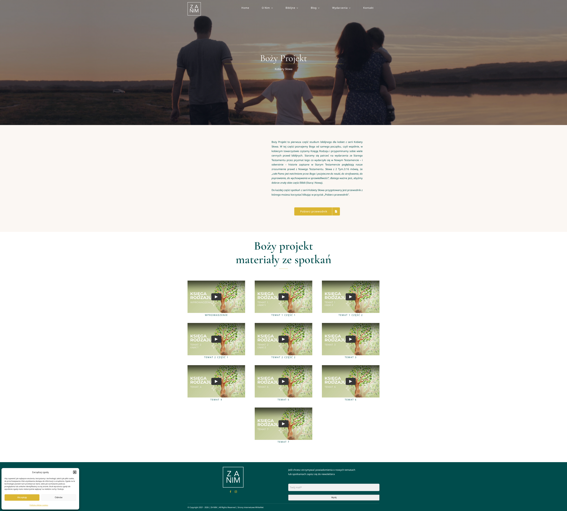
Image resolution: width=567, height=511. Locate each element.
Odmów (58, 497)
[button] (74, 472)
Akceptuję (22, 497)
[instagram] (236, 491)
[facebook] (230, 491)
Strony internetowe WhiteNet (251, 507)
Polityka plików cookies (39, 505)
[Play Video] (216, 296)
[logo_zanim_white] (233, 468)
